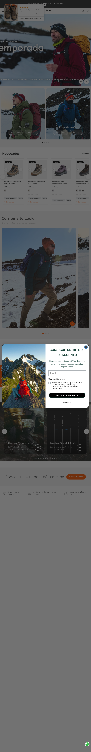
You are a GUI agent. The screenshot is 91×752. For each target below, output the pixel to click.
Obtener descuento (67, 395)
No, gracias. (67, 402)
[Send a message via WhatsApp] (87, 744)
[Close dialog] (86, 347)
